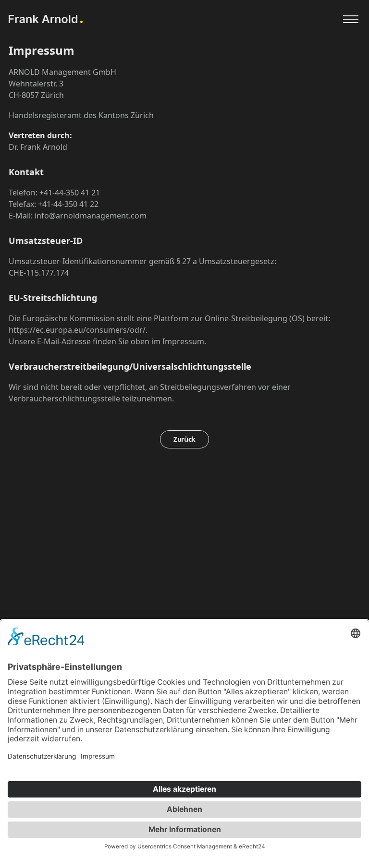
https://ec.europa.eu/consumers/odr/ (77, 330)
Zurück (184, 439)
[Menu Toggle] (351, 19)
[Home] (46, 19)
